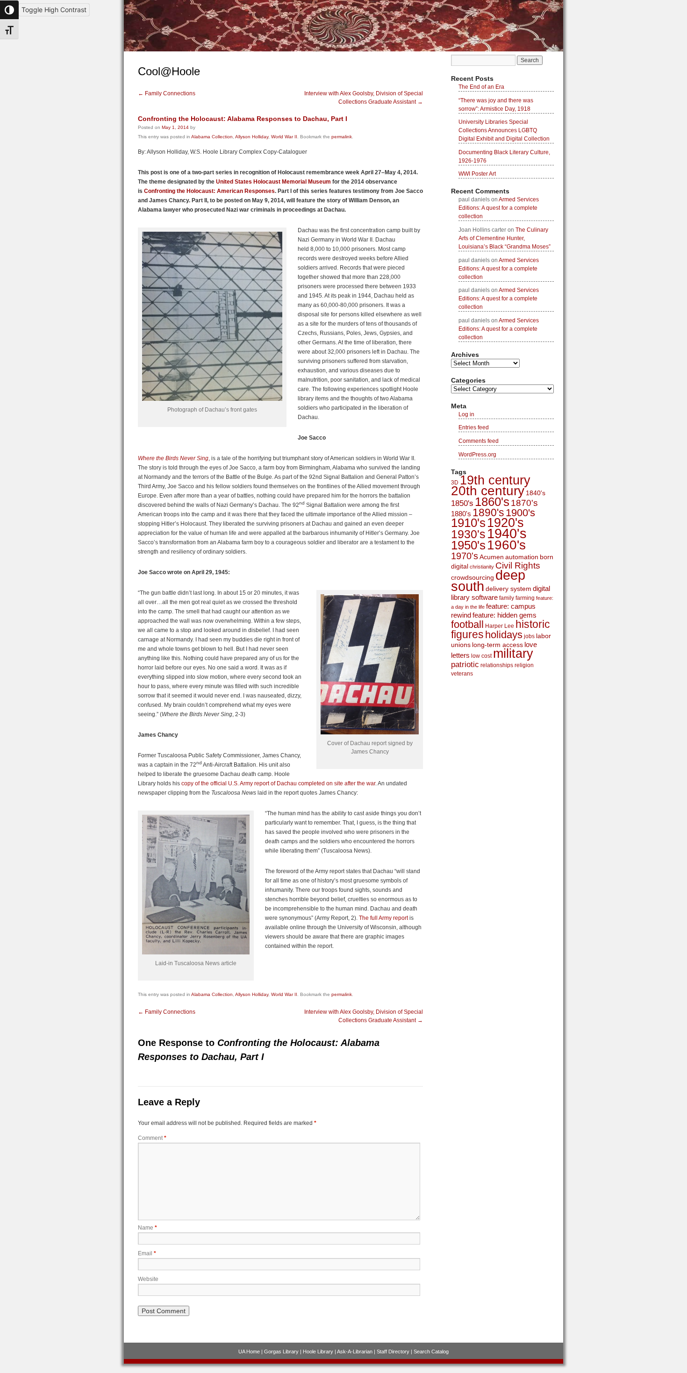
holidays (503, 634)
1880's (461, 514)
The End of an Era (481, 87)
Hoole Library (318, 1351)
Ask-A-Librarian (354, 1351)
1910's (468, 522)
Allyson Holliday (251, 136)
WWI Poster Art (477, 174)
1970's (464, 556)
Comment (152, 1138)
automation (521, 557)
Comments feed (478, 441)
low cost (481, 656)
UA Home (249, 1351)
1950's (468, 545)
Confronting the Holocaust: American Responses (209, 191)
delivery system (508, 588)
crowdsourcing (472, 577)
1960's (506, 544)
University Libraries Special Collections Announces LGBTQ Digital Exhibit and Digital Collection (504, 130)
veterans (462, 673)
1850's (462, 503)
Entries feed (473, 427)
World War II (284, 136)
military (513, 654)
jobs (529, 636)
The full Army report (383, 918)
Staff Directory (393, 1351)
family (506, 598)
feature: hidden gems (504, 615)
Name (147, 1227)
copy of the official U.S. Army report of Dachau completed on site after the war (277, 783)
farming (525, 598)
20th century (487, 491)
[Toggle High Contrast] (9, 10)
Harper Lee (499, 626)
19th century (495, 480)
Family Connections (166, 93)
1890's (488, 512)
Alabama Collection (212, 136)
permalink (341, 136)
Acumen (491, 557)
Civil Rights (517, 565)
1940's (507, 533)
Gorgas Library (281, 1351)
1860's (492, 502)
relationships (496, 665)
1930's (468, 534)
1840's (535, 493)
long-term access (497, 644)
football (467, 624)
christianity (482, 566)
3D (454, 482)
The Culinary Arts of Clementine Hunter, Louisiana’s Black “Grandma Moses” (504, 238)
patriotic (465, 664)
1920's (505, 523)
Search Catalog (431, 1351)
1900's (520, 513)
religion (524, 665)
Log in (466, 414)
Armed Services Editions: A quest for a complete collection (498, 208)
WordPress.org (477, 454)
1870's (524, 503)
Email (147, 1253)
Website (148, 1279)
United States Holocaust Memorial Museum (273, 181)
